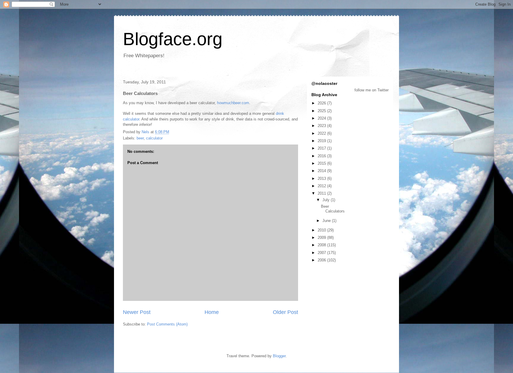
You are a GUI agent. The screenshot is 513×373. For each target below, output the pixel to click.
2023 (322, 125)
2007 (322, 252)
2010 (322, 230)
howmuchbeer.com (233, 103)
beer (140, 138)
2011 (322, 193)
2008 (322, 245)
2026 (322, 103)
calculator (154, 138)
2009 (322, 237)
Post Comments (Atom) (167, 324)
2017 (322, 148)
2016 (322, 156)
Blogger (279, 356)
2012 (322, 186)
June (327, 220)
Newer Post (137, 312)
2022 (322, 133)
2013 (322, 178)
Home (212, 312)
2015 (322, 163)
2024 (322, 118)
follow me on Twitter (371, 90)
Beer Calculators (333, 208)
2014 (322, 171)
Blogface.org (172, 39)
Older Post (285, 312)
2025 (322, 111)
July (326, 200)
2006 (322, 260)
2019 (322, 141)
